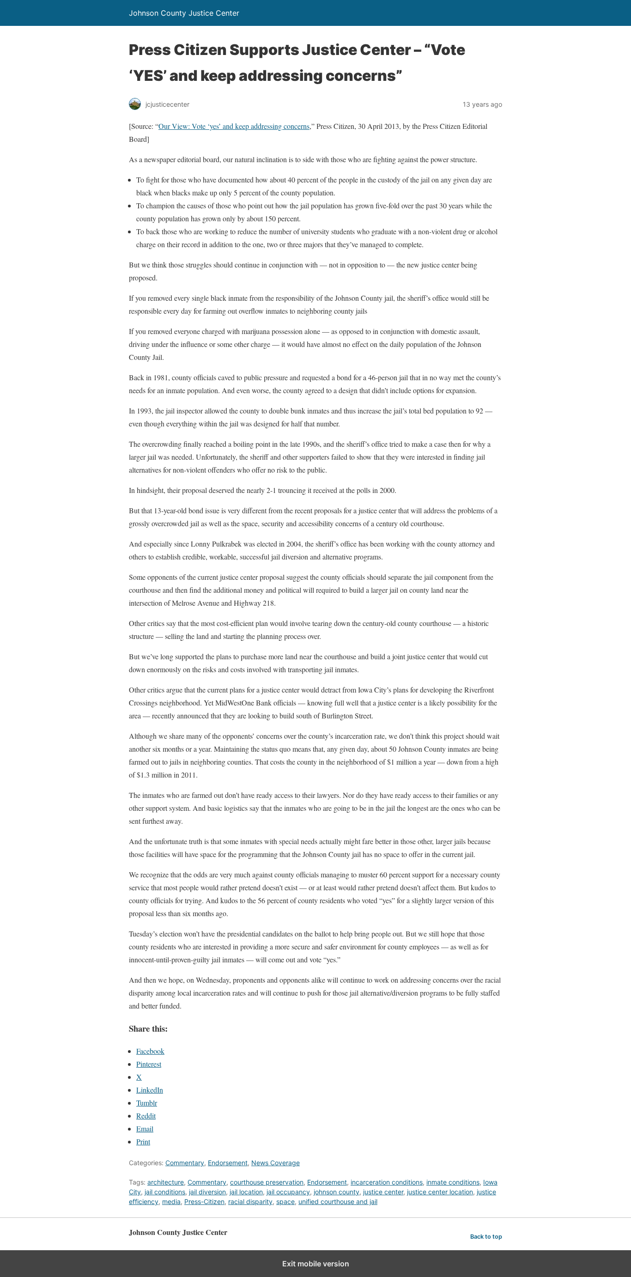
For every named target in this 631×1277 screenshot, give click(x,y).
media (171, 1201)
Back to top (486, 1236)
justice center (383, 1192)
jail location (246, 1192)
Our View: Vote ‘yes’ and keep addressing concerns (233, 126)
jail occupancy (288, 1192)
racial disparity (250, 1201)
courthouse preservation (266, 1182)
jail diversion (207, 1192)
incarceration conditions (387, 1182)
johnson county (336, 1192)
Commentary (184, 1163)
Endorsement (228, 1163)
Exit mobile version (315, 1263)
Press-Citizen (204, 1201)
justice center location (440, 1192)
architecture (165, 1182)
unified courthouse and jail (337, 1201)
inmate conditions (452, 1182)
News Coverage (275, 1163)
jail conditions (165, 1192)
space (285, 1201)
